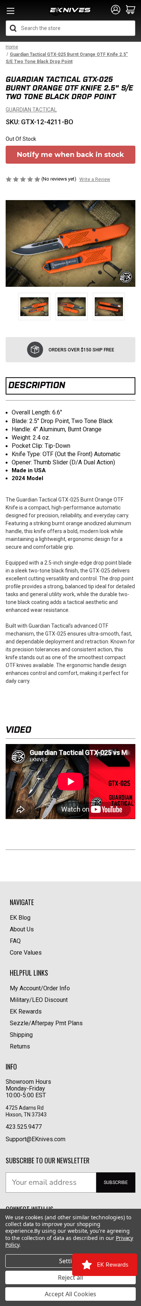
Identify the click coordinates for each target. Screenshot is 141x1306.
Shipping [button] (21, 1034)
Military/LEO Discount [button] (39, 999)
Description (36, 385)
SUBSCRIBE (116, 1182)
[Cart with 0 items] (130, 10)
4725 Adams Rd (25, 1108)
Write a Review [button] (94, 179)
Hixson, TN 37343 (27, 1115)
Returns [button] (20, 1046)
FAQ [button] (15, 940)
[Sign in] (115, 10)
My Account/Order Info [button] (40, 988)
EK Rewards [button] (26, 1011)
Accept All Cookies (70, 1294)
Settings (70, 1261)
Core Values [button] (26, 952)
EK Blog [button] (20, 917)
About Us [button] (22, 929)
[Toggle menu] (10, 13)
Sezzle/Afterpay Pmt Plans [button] (46, 1023)
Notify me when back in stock (70, 155)
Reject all (70, 1277)
